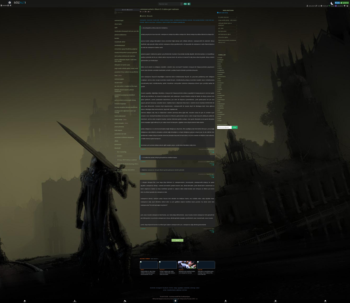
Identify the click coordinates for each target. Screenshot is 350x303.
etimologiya (221, 99)
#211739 (212, 151)
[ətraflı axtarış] (189, 4)
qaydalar (180, 288)
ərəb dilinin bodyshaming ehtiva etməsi (126, 165)
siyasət (219, 74)
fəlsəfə (219, 89)
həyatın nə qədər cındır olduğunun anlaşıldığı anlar (174, 22)
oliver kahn (118, 24)
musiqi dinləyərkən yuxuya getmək (126, 52)
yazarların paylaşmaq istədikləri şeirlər (127, 95)
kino (219, 64)
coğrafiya (220, 106)
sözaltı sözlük (156, 20)
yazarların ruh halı (120, 134)
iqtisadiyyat (221, 103)
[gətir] (185, 4)
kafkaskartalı (210, 149)
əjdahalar (144, 16)
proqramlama (221, 76)
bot (218, 101)
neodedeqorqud (120, 45)
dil (218, 110)
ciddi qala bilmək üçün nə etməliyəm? (227, 24)
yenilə (125, 9)
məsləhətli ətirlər (120, 42)
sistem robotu (210, 161)
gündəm (130, 9)
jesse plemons (119, 126)
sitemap (192, 288)
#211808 (212, 176)
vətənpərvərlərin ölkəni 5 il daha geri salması (159, 9)
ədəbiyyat (220, 59)
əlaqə (175, 288)
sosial (219, 97)
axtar (234, 127)
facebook (165, 288)
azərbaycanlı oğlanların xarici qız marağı (125, 111)
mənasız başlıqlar (120, 103)
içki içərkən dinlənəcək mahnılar (125, 56)
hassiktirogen (210, 174)
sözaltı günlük (143, 20)
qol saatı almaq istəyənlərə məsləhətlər (125, 171)
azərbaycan (159, 22)
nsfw (219, 116)
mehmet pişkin (119, 79)
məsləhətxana (228, 10)
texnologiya (220, 72)
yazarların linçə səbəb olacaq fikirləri (127, 72)
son (318, 6)
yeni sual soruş (223, 13)
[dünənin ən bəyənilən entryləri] (344, 5)
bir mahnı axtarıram (227, 17)
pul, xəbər (227, 28)
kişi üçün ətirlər (227, 31)
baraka (117, 38)
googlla (150, 16)
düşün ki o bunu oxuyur (150, 22)
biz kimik (152, 288)
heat (118, 75)
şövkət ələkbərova (120, 35)
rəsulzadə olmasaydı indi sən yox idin (127, 31)
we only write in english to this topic (126, 86)
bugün (4, 5)
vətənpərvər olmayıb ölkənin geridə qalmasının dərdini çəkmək (165, 170)
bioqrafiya (220, 108)
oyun (219, 93)
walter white (121, 119)
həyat (219, 120)
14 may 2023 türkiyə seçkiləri (127, 160)
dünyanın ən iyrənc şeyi (122, 65)
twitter (171, 288)
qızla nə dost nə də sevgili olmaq (125, 100)
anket (219, 85)
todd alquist (118, 130)
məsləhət (311, 6)
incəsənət (220, 83)
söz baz (184, 290)
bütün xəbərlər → (155, 258)
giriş (338, 3)
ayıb (116, 27)
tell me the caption (227, 37)
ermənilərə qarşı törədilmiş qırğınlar (126, 49)
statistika (186, 288)
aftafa (116, 141)
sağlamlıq (220, 70)
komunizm (118, 144)
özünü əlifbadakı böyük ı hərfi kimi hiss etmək (125, 60)
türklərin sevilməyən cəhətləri (166, 20)
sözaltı (219, 57)
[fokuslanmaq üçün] (10, 5)
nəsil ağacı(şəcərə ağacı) (227, 34)
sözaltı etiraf (118, 82)
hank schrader (121, 123)
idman (219, 68)
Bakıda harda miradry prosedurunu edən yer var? (227, 41)
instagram (159, 288)
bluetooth (118, 148)
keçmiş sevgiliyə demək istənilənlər (127, 107)
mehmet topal (119, 20)
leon (213, 228)
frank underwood (120, 116)
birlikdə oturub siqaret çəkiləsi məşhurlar (124, 90)
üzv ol (177, 240)
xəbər (219, 87)
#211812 (212, 230)
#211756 (212, 163)
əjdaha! (143, 149)
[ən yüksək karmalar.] (347, 5)
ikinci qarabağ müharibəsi (198, 20)
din (218, 91)
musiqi (219, 62)
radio (333, 6)
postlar (325, 6)
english (219, 112)
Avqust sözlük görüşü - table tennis (227, 20)
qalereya (340, 6)
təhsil (219, 66)
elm (219, 78)
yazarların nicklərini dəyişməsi (124, 137)
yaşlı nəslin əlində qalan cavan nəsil (126, 68)
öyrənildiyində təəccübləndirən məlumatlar (183, 20)
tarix (219, 80)
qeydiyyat (346, 3)
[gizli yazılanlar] (8, 5)
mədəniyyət (220, 95)
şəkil (219, 118)
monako (119, 156)
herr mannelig (121, 152)
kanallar (221, 55)
